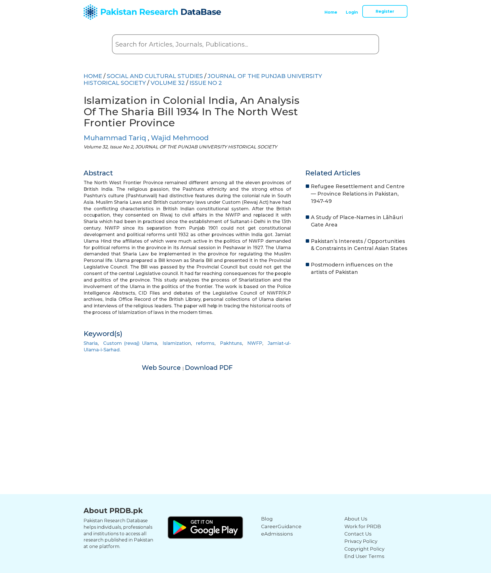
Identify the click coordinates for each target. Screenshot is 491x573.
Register (385, 11)
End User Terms (364, 556)
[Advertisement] (245, 412)
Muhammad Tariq (116, 138)
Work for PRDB (362, 526)
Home (330, 12)
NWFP (254, 343)
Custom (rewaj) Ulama (130, 343)
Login (352, 12)
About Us (355, 519)
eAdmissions (277, 534)
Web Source (162, 367)
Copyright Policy (364, 549)
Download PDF (209, 367)
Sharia (91, 343)
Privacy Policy (360, 541)
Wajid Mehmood (180, 138)
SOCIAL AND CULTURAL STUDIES (155, 76)
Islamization (177, 343)
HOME (93, 76)
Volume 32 (168, 82)
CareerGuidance (281, 526)
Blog (267, 519)
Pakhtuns (231, 343)
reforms (205, 343)
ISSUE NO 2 (206, 82)
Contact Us (358, 534)
